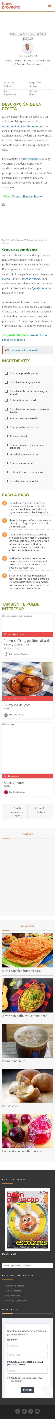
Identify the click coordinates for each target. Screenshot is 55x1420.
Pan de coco (10, 1106)
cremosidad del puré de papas (20, 126)
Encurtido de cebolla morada (22, 1151)
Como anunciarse (13, 1290)
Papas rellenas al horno (27, 196)
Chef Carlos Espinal (28, 56)
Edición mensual (12, 1295)
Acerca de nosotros (14, 1285)
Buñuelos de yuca (17, 705)
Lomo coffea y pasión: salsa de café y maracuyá (27, 642)
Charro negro (14, 782)
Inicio (8, 60)
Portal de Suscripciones (16, 1300)
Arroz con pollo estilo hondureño (24, 1016)
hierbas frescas (31, 278)
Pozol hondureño (13, 1061)
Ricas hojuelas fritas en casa (21, 971)
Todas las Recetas (42, 60)
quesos (6, 278)
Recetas (17, 60)
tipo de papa (39, 288)
